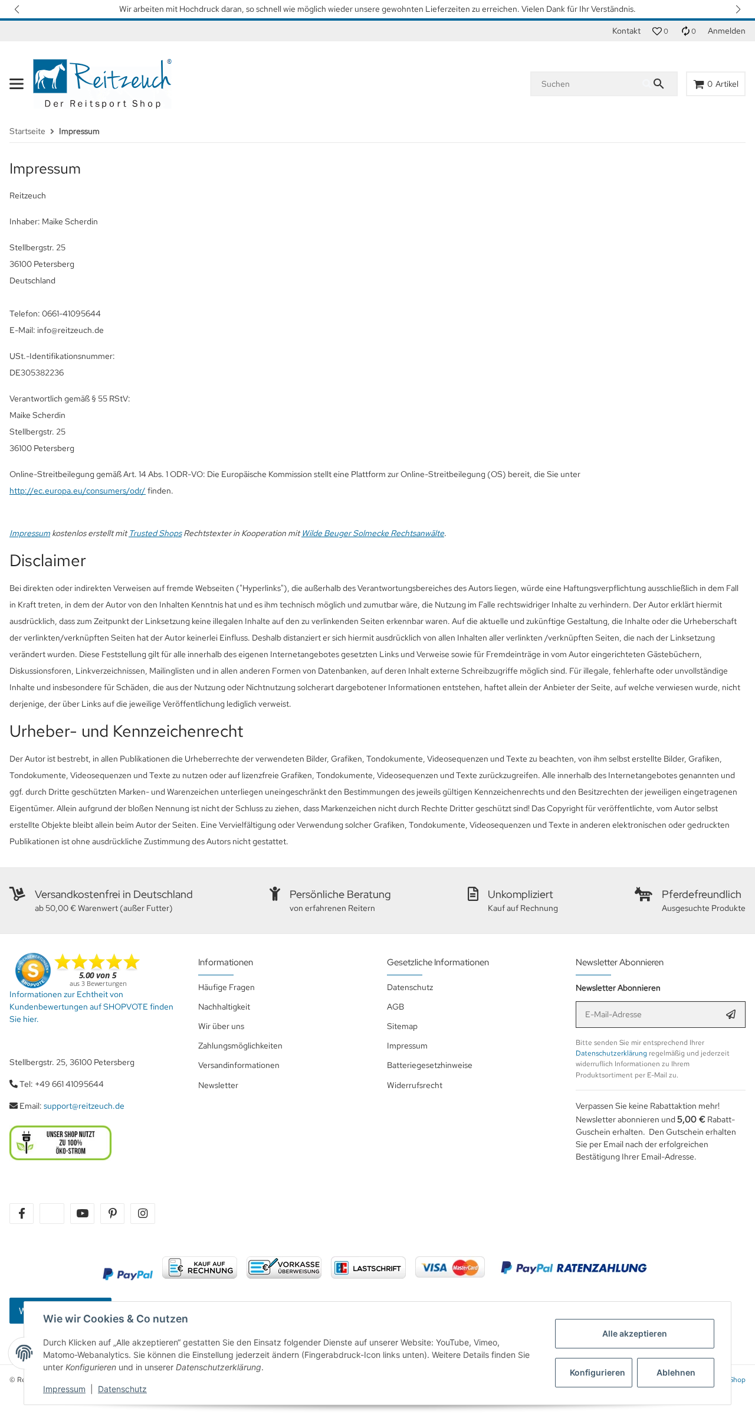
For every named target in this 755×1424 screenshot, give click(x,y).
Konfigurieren (597, 1372)
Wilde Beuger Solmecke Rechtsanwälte (372, 533)
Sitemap (402, 1026)
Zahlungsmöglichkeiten (240, 1045)
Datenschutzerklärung (611, 1053)
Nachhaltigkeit (224, 1006)
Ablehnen (675, 1372)
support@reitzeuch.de (84, 1105)
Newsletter (218, 1085)
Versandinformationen (239, 1065)
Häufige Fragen (226, 987)
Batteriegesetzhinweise (429, 1065)
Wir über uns (221, 1026)
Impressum (64, 1389)
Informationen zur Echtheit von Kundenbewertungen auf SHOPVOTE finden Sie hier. (91, 1006)
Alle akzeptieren (634, 1333)
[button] (17, 9)
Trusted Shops (155, 533)
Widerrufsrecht (414, 1085)
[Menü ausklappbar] (16, 84)
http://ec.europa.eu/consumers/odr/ (77, 490)
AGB (395, 1006)
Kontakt (626, 30)
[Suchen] (659, 84)
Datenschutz (122, 1389)
